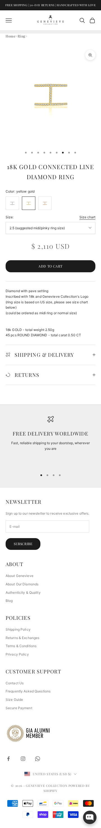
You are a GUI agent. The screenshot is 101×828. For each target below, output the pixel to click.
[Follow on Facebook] (8, 758)
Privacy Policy (17, 654)
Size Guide (14, 699)
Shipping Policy (18, 629)
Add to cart (50, 266)
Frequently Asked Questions (28, 691)
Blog (9, 600)
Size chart (87, 217)
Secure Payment (19, 708)
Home (10, 36)
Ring (21, 36)
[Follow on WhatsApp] (37, 758)
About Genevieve (19, 576)
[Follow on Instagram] (23, 758)
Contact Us (15, 683)
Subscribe (23, 543)
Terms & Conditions (21, 646)
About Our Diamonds (22, 584)
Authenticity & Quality (23, 592)
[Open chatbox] (90, 817)
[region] (50, 440)
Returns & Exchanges (22, 638)
